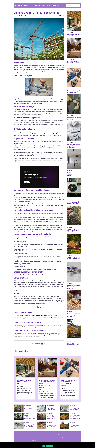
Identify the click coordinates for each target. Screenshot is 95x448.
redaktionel (61, 15)
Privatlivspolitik (49, 445)
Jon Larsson (26, 16)
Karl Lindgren (30, 383)
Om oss (44, 5)
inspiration (20, 386)
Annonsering (38, 5)
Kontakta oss (56, 5)
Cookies (49, 5)
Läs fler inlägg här (39, 344)
